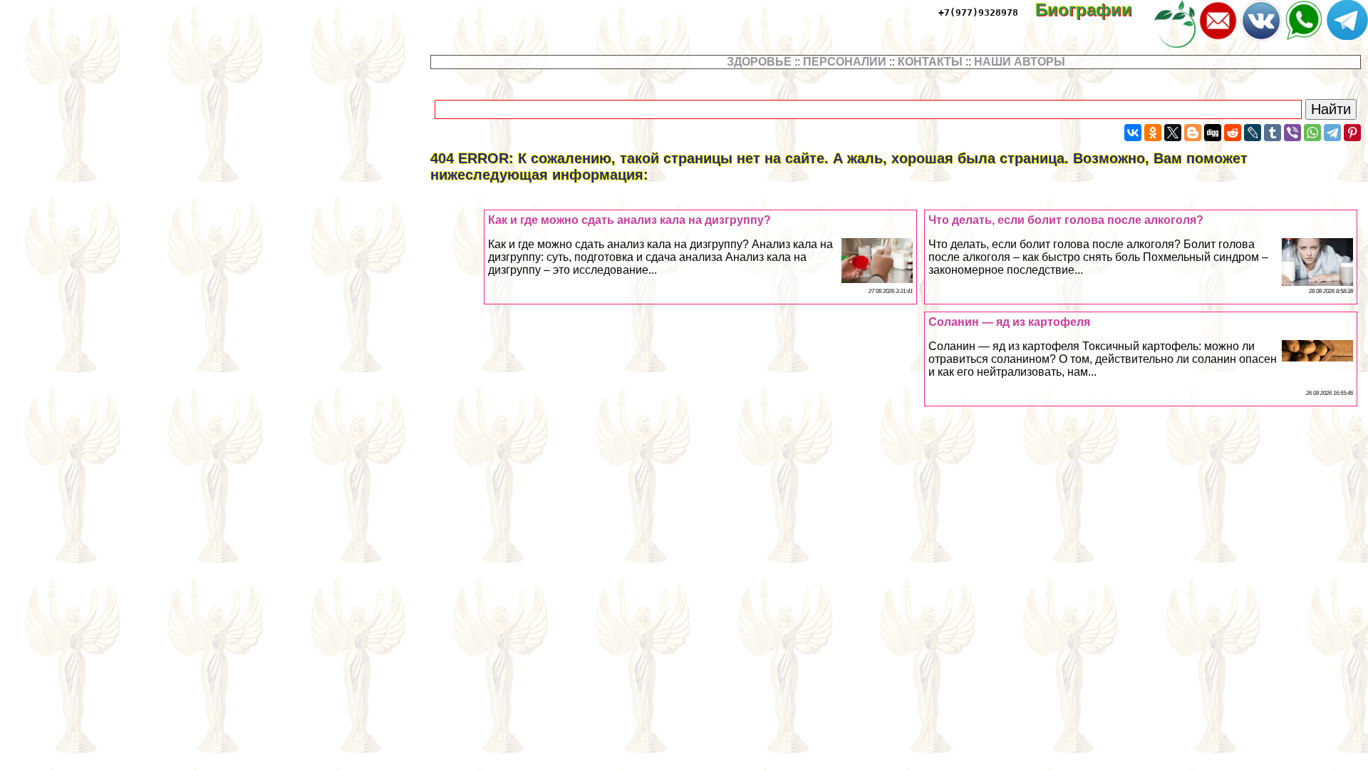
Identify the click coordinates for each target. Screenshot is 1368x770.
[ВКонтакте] (1132, 132)
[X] (1172, 132)
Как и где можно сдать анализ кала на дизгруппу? (629, 220)
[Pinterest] (1352, 132)
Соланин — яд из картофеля (1009, 322)
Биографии (1093, 9)
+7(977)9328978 (978, 12)
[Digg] (1212, 132)
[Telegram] (1332, 132)
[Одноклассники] (1152, 132)
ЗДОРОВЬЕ (759, 62)
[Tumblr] (1272, 132)
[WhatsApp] (1312, 132)
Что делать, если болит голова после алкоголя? (1065, 220)
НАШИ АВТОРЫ (1019, 62)
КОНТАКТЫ (930, 62)
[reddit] (1232, 132)
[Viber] (1292, 132)
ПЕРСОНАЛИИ (844, 62)
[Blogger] (1192, 132)
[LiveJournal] (1252, 132)
